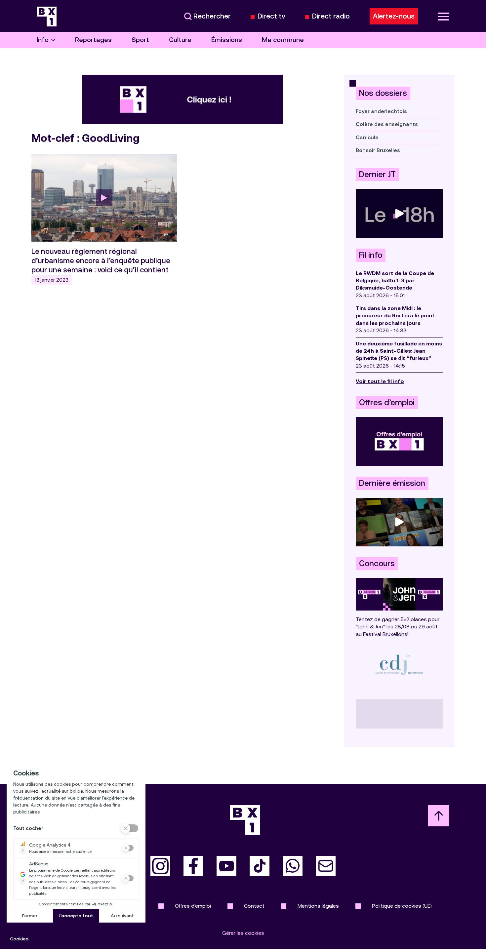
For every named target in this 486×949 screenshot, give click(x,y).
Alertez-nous (394, 16)
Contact (254, 906)
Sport (140, 40)
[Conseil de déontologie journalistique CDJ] (399, 664)
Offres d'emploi (193, 906)
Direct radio (331, 16)
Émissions (226, 40)
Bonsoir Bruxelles (378, 150)
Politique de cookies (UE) (402, 906)
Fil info (370, 255)
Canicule (367, 137)
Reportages (93, 40)
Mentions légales (318, 906)
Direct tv (271, 16)
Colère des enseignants (387, 124)
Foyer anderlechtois (381, 111)
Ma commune (283, 40)
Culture (180, 40)
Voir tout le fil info (380, 381)
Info (43, 40)
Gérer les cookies (243, 933)
